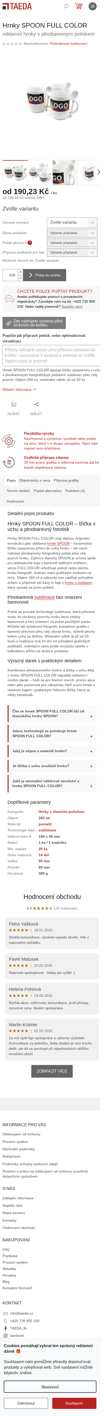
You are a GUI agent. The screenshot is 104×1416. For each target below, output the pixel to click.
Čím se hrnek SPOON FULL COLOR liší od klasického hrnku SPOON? (45, 719)
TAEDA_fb (18, 1334)
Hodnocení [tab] (15, 501)
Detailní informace (17, 389)
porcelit (45, 830)
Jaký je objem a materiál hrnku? (39, 757)
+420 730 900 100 (24, 1327)
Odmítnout (26, 1403)
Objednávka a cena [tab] (34, 480)
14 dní (44, 861)
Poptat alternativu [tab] (48, 491)
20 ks (43, 855)
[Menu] (93, 6)
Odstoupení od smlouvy (21, 1140)
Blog (6, 1288)
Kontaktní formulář (17, 1294)
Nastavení (50, 1387)
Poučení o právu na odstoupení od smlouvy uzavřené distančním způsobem (45, 1179)
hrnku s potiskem (78, 583)
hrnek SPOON (58, 543)
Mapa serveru (14, 1219)
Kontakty (9, 1226)
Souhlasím (74, 1403)
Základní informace (18, 1204)
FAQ (6, 1256)
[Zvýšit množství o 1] (20, 272)
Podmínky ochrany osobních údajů (30, 1170)
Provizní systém (15, 1147)
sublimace (44, 597)
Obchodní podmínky (19, 1155)
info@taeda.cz (21, 1319)
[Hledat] (66, 6)
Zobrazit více (50, 1077)
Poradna (9, 1281)
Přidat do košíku (48, 275)
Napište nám (13, 1211)
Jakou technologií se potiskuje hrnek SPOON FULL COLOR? (44, 739)
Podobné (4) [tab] (75, 491)
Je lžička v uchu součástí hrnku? (40, 772)
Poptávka (10, 1262)
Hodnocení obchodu (50, 903)
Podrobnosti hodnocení (68, 44)
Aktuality (9, 1275)
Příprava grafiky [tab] (66, 480)
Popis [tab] (11, 480)
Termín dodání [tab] (18, 491)
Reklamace (11, 1162)
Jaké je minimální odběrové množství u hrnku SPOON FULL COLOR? (46, 789)
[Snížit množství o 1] (20, 278)
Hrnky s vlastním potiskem (61, 818)
